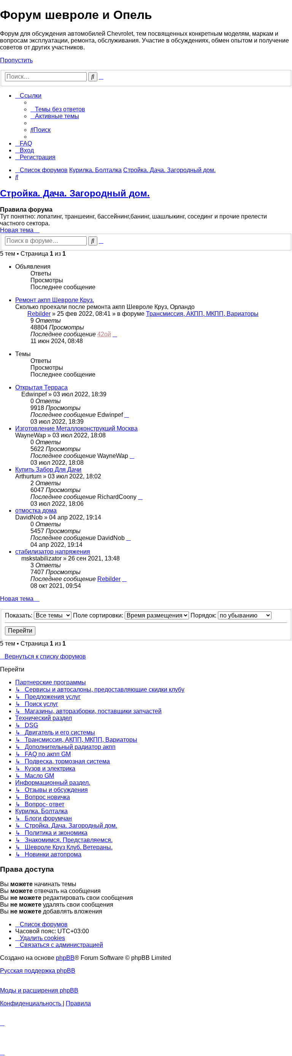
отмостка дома (36, 510)
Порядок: (204, 615)
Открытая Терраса (41, 387)
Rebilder (39, 313)
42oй (104, 334)
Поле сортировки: (99, 615)
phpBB (65, 958)
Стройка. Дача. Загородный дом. (75, 193)
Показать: (19, 615)
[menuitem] (57, 109)
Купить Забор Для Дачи (48, 469)
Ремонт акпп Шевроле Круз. (54, 300)
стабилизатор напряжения (52, 551)
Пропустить (16, 60)
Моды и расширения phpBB (39, 990)
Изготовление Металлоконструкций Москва (76, 428)
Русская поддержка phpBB (37, 970)
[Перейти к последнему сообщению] (115, 334)
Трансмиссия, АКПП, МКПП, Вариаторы (202, 313)
